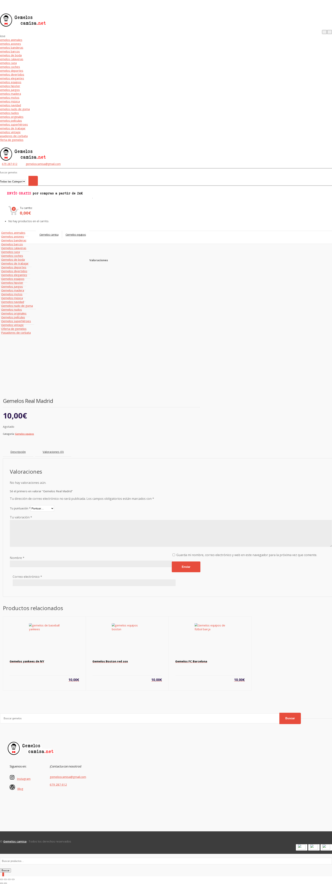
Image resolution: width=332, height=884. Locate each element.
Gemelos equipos (24, 434)
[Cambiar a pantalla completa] (9, 879)
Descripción (18, 452)
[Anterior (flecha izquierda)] (1, 883)
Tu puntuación (20, 508)
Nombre (17, 558)
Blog (20, 789)
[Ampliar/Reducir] (13, 879)
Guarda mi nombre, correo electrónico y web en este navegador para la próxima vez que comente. (246, 555)
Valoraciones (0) (53, 452)
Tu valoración (21, 517)
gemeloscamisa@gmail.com (43, 164)
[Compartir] (5, 879)
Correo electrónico (27, 577)
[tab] (18, 452)
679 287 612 (9, 164)
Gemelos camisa (48, 234)
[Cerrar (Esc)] (1, 879)
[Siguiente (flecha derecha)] (5, 883)
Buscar (290, 718)
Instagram (24, 779)
